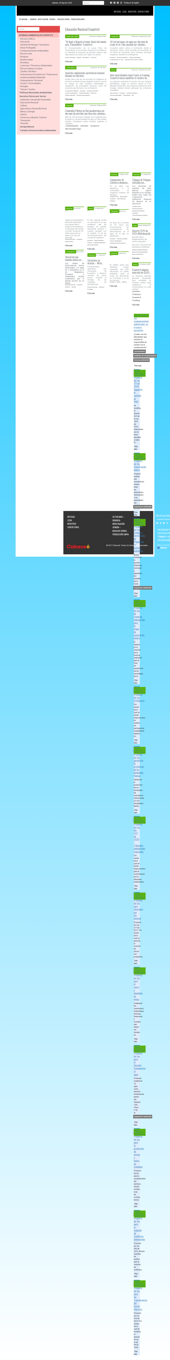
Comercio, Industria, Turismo (33, 117)
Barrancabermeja (73, 129)
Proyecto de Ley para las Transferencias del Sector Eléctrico (140, 1298)
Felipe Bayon (126, 95)
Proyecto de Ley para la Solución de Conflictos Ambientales (139, 1229)
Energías (24, 86)
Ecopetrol (93, 57)
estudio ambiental (70, 95)
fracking (89, 242)
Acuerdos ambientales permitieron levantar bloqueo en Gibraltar (85, 74)
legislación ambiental (142, 507)
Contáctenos (143, 11)
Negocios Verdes (63, 19)
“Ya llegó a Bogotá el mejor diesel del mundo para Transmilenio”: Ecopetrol (85, 43)
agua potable (123, 196)
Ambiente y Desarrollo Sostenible (35, 99)
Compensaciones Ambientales (34, 50)
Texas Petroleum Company (139, 215)
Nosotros (132, 11)
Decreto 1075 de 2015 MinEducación (141, 232)
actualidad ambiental (99, 242)
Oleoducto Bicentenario (83, 95)
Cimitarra (112, 201)
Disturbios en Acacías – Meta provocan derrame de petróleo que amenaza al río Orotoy (95, 261)
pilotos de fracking (92, 245)
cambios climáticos (132, 93)
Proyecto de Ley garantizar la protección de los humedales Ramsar (139, 765)
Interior (23, 114)
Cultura (23, 105)
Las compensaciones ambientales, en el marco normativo (141, 324)
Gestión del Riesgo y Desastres (34, 44)
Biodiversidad (26, 59)
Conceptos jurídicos (141, 316)
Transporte (25, 120)
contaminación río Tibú (116, 59)
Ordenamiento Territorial (31, 80)
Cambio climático (28, 71)
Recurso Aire (26, 53)
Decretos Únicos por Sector (33, 96)
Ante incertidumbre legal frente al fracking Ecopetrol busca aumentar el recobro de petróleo (130, 76)
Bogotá (79, 57)
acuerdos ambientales (71, 93)
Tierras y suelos (27, 89)
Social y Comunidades (30, 83)
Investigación (43, 19)
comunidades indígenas (72, 91)
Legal (124, 11)
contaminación (71, 126)
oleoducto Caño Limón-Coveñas (134, 59)
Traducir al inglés (131, 3)
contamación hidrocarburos (118, 243)
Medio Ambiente (99, 240)
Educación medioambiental (139, 252)
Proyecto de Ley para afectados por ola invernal (138, 909)
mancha (74, 287)
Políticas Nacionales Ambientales (36, 92)
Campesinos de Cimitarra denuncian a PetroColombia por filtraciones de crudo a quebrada (119, 181)
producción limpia (70, 57)
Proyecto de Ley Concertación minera (140, 465)
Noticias (117, 11)
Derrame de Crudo (137, 208)
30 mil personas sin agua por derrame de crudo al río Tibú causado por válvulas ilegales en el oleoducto (129, 43)
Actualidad (23, 19)
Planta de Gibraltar (84, 93)
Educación (25, 41)
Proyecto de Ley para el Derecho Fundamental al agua (139, 1064)
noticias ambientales (135, 57)
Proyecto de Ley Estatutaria (139, 697)
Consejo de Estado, (122, 238)
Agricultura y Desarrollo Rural (33, 108)
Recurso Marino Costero (31, 68)
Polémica (136, 294)
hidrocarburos (114, 93)
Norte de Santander (122, 57)
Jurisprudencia (27, 126)
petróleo (84, 126)
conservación (139, 351)
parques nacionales (92, 91)
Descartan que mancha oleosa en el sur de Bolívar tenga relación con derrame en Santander (74, 258)
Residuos (24, 62)
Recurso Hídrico (27, 39)
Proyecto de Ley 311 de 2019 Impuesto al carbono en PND (138, 389)
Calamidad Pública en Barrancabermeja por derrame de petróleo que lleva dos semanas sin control (85, 112)
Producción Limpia (78, 19)
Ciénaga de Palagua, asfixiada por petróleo (141, 181)
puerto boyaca (69, 241)
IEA (133, 95)
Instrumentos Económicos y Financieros (39, 74)
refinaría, (124, 282)
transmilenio (86, 57)
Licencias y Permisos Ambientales (36, 65)
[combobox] (93, 3)
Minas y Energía (27, 111)
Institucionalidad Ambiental (32, 77)
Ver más (69, 61)
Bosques (24, 56)
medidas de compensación (145, 356)
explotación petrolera (138, 211)
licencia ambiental (141, 360)
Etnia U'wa (93, 93)
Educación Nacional (29, 102)
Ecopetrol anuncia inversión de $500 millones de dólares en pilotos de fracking (141, 271)
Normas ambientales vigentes (36, 35)
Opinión (52, 19)
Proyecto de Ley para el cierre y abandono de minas (138, 987)
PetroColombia (121, 198)
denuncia (101, 287)
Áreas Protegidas (28, 47)
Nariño (119, 282)
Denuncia (33, 19)
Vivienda (24, 123)
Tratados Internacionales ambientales (38, 130)
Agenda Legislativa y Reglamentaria (139, 373)
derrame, (67, 287)
